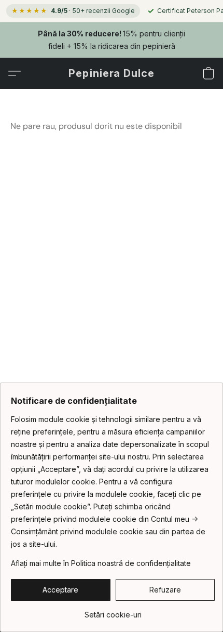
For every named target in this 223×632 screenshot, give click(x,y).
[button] (111, 73)
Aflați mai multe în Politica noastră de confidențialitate (101, 563)
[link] (113, 611)
